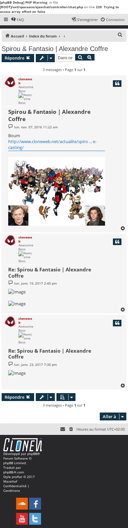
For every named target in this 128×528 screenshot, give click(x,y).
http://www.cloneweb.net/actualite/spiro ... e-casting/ (52, 144)
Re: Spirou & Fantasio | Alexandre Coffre (49, 272)
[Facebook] (35, 504)
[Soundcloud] (22, 504)
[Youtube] (22, 519)
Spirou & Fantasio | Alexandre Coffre (55, 48)
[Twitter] (35, 519)
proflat (17, 476)
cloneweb (25, 81)
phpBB (32, 453)
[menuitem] (17, 20)
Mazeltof (10, 481)
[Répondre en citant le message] (117, 83)
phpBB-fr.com (13, 472)
